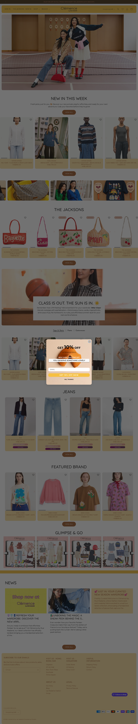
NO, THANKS (69, 379)
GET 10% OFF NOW (69, 375)
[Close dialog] (89, 341)
